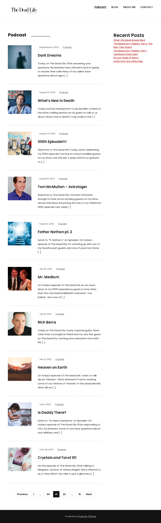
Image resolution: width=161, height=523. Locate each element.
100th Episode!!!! (52, 141)
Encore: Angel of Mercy (126, 57)
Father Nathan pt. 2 (55, 232)
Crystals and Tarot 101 (57, 457)
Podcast (100, 7)
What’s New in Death (56, 100)
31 (79, 494)
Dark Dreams (49, 55)
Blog (114, 7)
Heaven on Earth (52, 367)
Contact (146, 7)
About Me (129, 7)
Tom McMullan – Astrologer (62, 186)
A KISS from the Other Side (128, 61)
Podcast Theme (87, 516)
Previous (22, 494)
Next (89, 494)
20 (48, 494)
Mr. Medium (48, 277)
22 (64, 494)
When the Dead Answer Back (129, 40)
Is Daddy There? (52, 412)
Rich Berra (47, 322)
